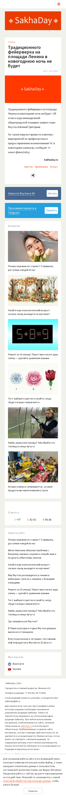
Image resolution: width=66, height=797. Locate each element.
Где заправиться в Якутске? (23, 621)
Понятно (33, 791)
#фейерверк (41, 166)
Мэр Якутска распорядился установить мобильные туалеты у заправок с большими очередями (31, 579)
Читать (52, 193)
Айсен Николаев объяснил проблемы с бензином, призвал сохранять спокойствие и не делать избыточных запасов (32, 554)
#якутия (28, 166)
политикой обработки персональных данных (27, 780)
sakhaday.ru (26, 726)
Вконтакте (18, 663)
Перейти (51, 210)
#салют (54, 166)
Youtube (17, 669)
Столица (11, 42)
